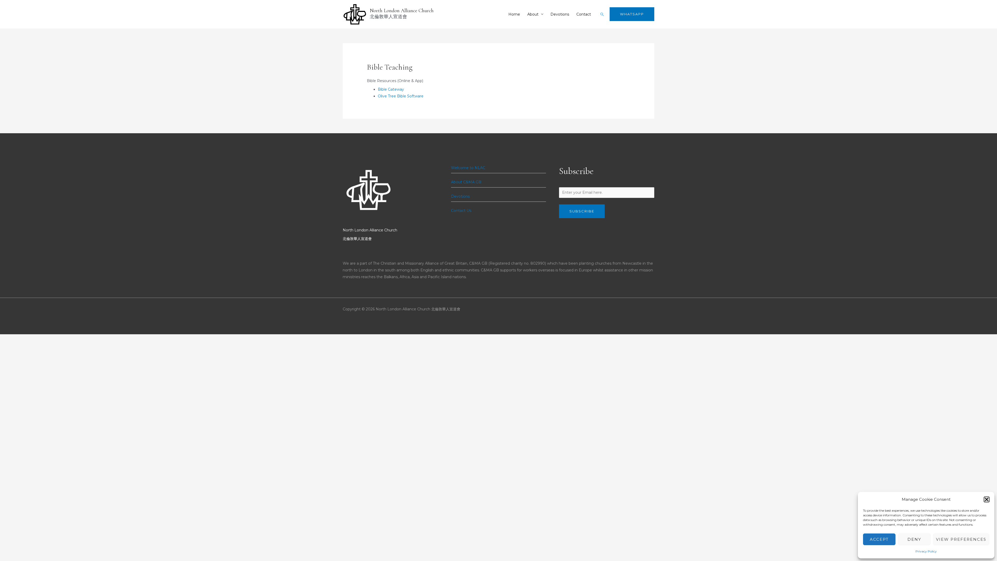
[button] (986, 499)
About (532, 14)
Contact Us (461, 210)
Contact (583, 14)
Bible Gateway (391, 89)
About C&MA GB (466, 182)
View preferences (961, 539)
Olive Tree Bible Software (400, 96)
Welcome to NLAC (468, 167)
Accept (879, 539)
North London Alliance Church (402, 11)
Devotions (559, 14)
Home (514, 14)
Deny (914, 539)
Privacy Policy (926, 551)
